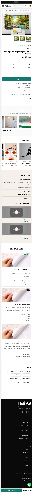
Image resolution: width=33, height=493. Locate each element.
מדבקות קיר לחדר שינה (24, 10)
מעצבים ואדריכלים (24, 460)
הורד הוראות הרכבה (27, 221)
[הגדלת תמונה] (4, 14)
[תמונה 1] (28, 39)
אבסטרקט (16, 382)
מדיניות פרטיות (25, 455)
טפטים (28, 371)
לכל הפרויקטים (7, 131)
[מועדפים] (26, 6)
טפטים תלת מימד (26, 382)
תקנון (27, 457)
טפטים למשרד (27, 375)
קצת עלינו (26, 463)
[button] (25, 122)
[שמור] (3, 45)
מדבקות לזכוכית (25, 435)
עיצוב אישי (26, 441)
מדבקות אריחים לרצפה (23, 438)
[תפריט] (3, 6)
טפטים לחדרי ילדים (16, 375)
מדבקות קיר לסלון (24, 430)
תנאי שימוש (25, 452)
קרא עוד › (13, 94)
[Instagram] (26, 412)
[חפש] (15, 6)
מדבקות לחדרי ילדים (24, 433)
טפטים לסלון (20, 371)
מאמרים (26, 449)
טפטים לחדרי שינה (26, 378)
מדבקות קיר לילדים (14, 378)
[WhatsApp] (22, 412)
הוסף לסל (16, 79)
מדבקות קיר (11, 371)
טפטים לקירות (25, 420)
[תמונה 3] (16, 39)
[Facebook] (29, 412)
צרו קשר (26, 465)
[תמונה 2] (22, 39)
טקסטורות (8, 382)
